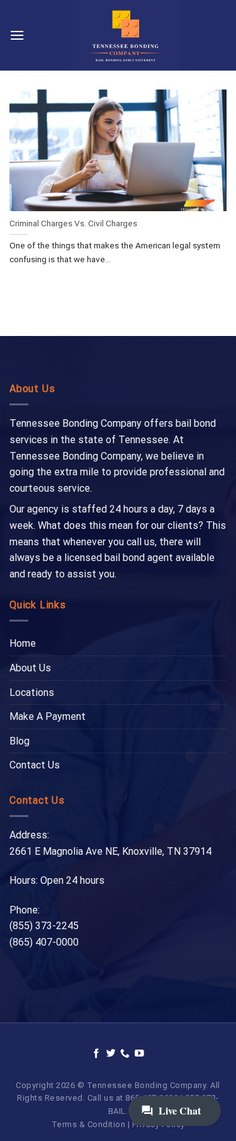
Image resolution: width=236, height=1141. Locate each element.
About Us (30, 668)
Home (22, 643)
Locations (31, 692)
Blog (19, 741)
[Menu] (17, 35)
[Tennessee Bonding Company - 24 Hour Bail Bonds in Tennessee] (125, 35)
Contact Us (34, 765)
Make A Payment (47, 716)
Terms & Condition (89, 1124)
